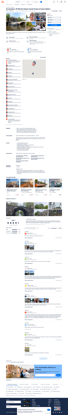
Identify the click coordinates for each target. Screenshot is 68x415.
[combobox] (54, 228)
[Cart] (57, 1)
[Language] (61, 1)
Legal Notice (34, 402)
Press (49, 405)
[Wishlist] (54, 1)
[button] (10, 10)
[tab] (12, 384)
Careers (49, 402)
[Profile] (65, 1)
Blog (49, 404)
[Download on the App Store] (26, 405)
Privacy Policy (34, 404)
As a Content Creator (57, 402)
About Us (49, 401)
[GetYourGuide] (2, 1)
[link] (12, 187)
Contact (33, 401)
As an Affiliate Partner (57, 404)
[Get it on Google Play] (26, 402)
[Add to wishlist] (18, 180)
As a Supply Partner (57, 401)
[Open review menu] (61, 233)
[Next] (62, 187)
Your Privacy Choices (35, 405)
